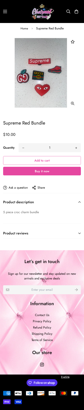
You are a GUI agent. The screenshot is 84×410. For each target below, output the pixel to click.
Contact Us (42, 315)
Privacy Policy (42, 321)
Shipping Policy (42, 333)
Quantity (9, 147)
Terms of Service (42, 340)
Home (24, 28)
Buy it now (42, 171)
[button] (76, 11)
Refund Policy (42, 327)
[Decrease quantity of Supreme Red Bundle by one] (23, 147)
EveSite (65, 377)
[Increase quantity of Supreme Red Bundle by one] (76, 147)
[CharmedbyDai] (42, 11)
